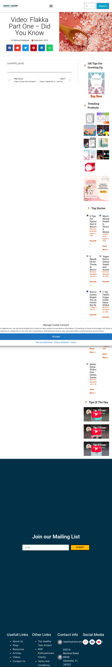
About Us (18, 641)
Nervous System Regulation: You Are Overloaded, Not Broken (96, 298)
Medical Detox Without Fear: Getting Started (94, 371)
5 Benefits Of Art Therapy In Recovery (94, 263)
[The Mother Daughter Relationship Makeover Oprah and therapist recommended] (96, 200)
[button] (51, 6)
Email (25, 543)
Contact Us (19, 661)
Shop (15, 645)
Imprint (73, 342)
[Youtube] (99, 642)
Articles (17, 653)
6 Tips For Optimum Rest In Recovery (94, 221)
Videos (16, 657)
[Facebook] (92, 642)
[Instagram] (85, 642)
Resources (18, 649)
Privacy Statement (61, 342)
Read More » (95, 315)
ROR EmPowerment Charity (46, 653)
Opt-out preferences (44, 342)
